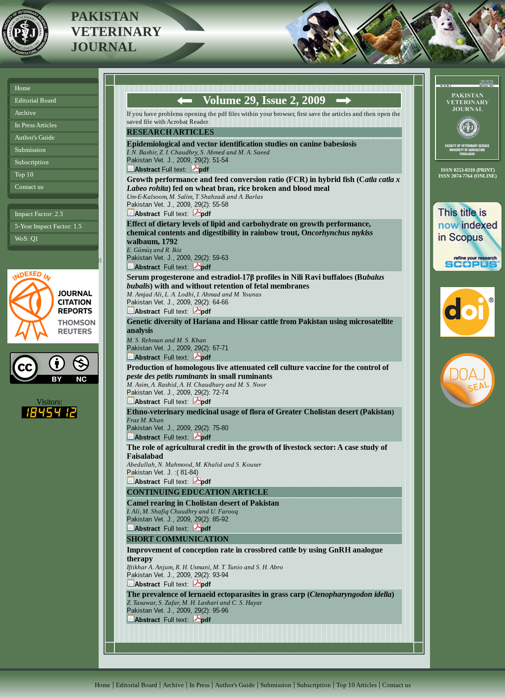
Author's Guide (35, 137)
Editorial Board (35, 100)
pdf (204, 169)
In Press (199, 685)
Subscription (32, 162)
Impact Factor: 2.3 (39, 214)
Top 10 (24, 174)
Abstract (147, 169)
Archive (25, 112)
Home (23, 88)
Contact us (29, 186)
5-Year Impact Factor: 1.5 (48, 226)
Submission (30, 149)
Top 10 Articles (356, 685)
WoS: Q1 (26, 238)
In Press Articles (36, 125)
